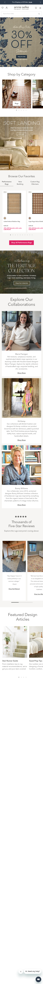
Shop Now (21, 373)
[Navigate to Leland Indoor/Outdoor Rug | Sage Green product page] (14, 202)
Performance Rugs (6, 183)
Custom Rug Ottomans (35, 183)
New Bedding (20, 183)
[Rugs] (16, 94)
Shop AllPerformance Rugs (21, 242)
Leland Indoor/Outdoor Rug (12, 221)
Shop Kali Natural (14, 589)
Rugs (16, 103)
